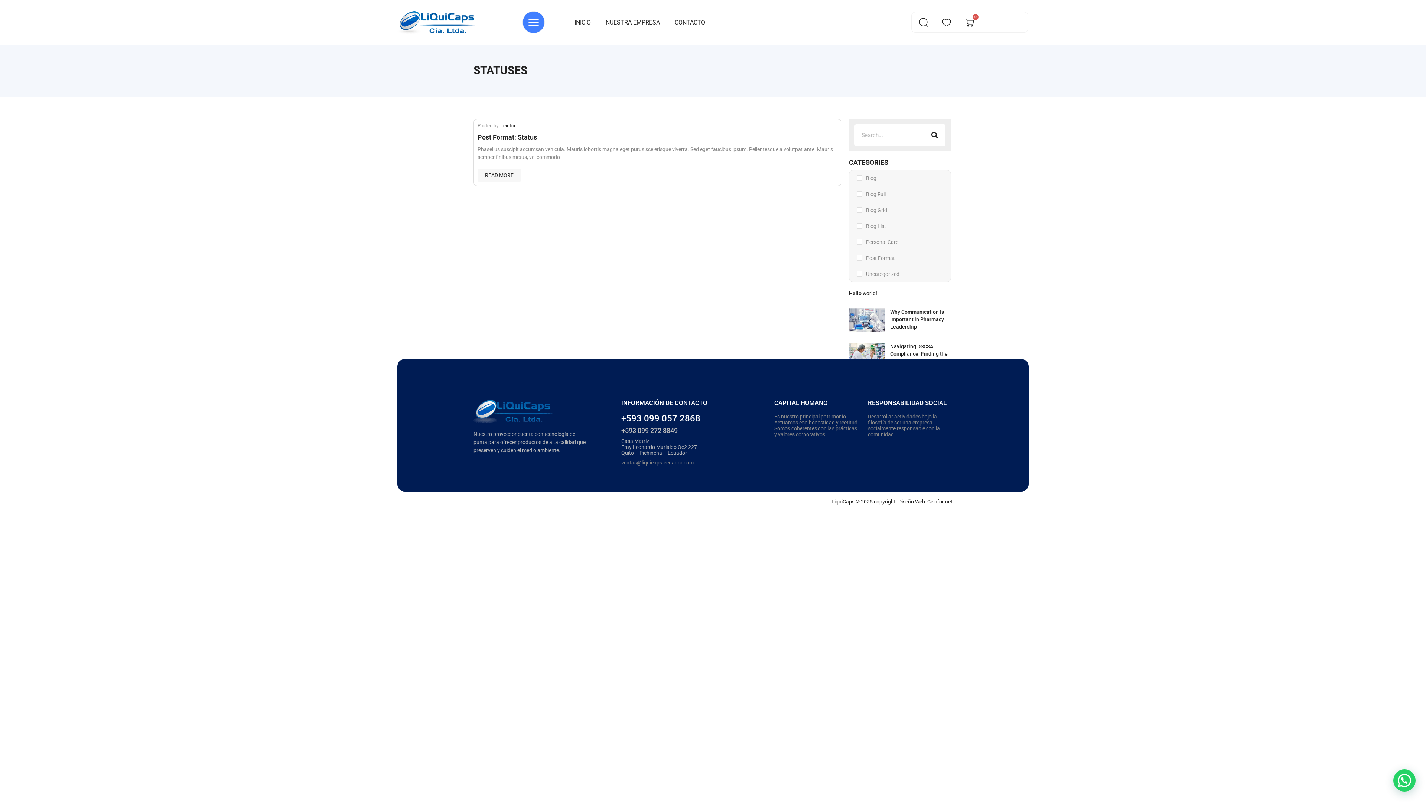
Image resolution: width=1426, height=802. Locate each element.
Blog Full (876, 194)
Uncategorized (882, 274)
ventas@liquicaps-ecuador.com (657, 463)
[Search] (934, 135)
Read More (499, 175)
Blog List (876, 226)
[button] (1404, 780)
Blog (871, 178)
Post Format (880, 258)
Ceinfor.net (940, 502)
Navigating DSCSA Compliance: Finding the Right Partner (919, 353)
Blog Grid (876, 210)
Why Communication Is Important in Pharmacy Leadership (917, 319)
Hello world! (863, 293)
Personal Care (882, 242)
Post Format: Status (507, 137)
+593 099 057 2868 (660, 418)
